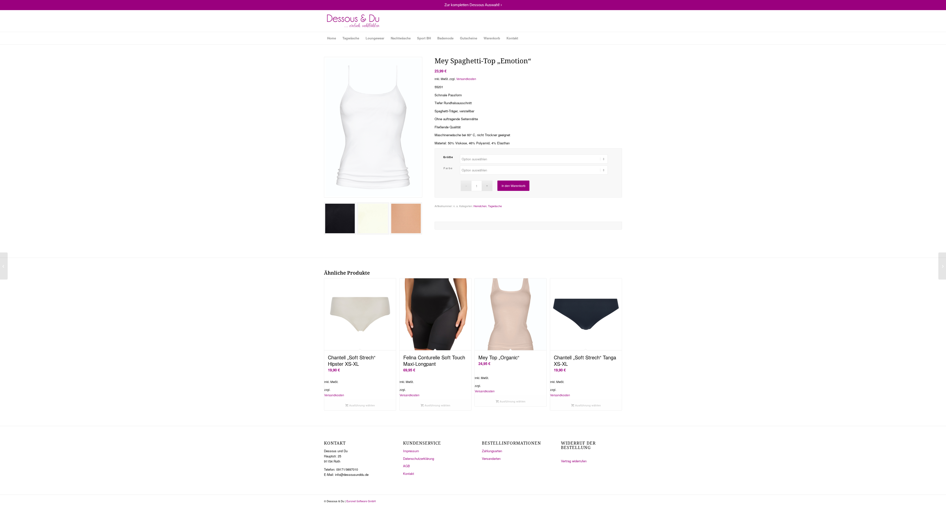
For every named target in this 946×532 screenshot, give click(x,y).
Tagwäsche (495, 206)
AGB (406, 466)
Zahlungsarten (492, 451)
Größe (448, 157)
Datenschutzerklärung (418, 458)
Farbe (448, 168)
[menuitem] (331, 38)
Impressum (411, 451)
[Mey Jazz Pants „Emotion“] (4, 266)
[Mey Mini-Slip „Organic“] (942, 266)
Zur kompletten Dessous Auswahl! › (473, 5)
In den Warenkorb (513, 185)
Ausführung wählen (361, 405)
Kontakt (408, 473)
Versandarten (491, 458)
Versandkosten (466, 79)
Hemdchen (480, 206)
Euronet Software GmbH (361, 501)
